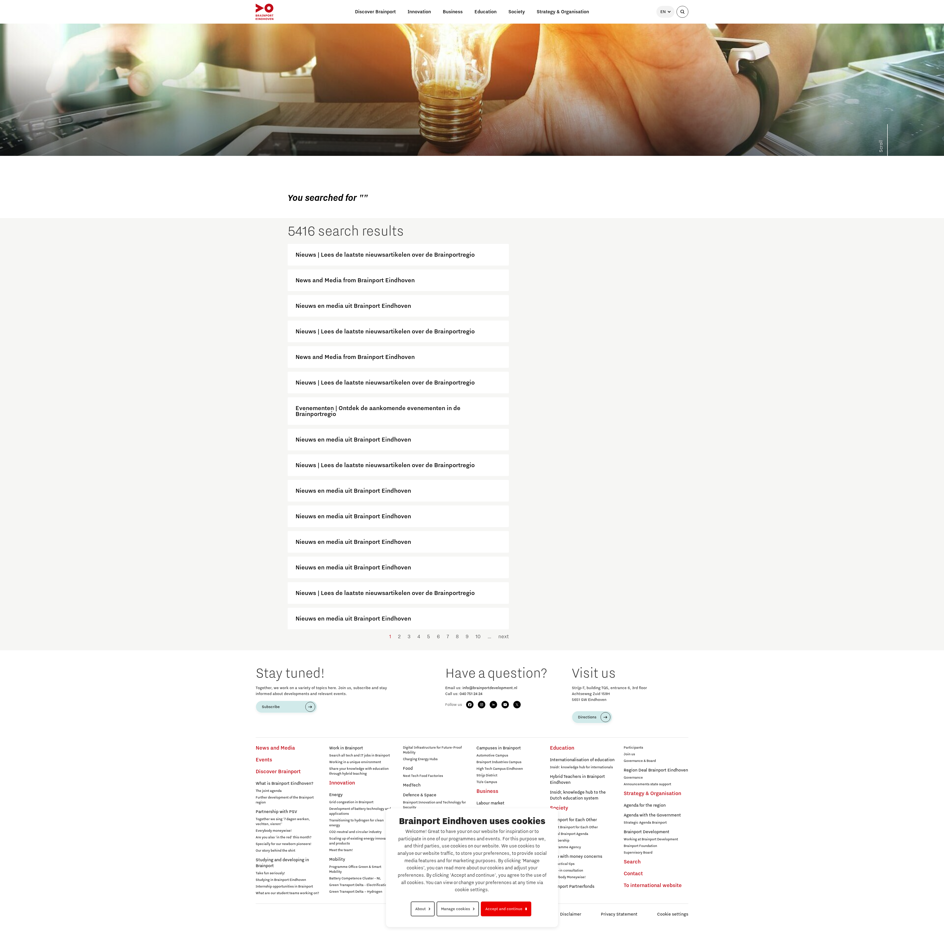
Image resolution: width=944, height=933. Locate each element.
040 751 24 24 (470, 694)
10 (478, 637)
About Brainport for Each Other (574, 827)
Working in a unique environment (355, 762)
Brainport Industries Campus (498, 762)
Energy (336, 794)
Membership (559, 841)
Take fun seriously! (270, 873)
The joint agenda (269, 791)
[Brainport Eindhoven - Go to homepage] (264, 12)
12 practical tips (562, 864)
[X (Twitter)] (517, 705)
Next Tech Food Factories (423, 776)
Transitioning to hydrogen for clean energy (356, 822)
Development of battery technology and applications (360, 811)
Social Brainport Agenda (569, 834)
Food (408, 768)
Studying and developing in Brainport (282, 863)
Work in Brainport (346, 748)
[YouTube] (505, 705)
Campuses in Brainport (498, 748)
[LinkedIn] (493, 705)
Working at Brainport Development (651, 839)
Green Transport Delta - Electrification (359, 885)
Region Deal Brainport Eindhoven (656, 770)
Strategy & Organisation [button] (563, 12)
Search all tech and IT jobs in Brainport (359, 755)
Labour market (490, 803)
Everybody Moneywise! (568, 877)
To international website (653, 886)
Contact (633, 874)
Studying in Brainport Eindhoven (281, 880)
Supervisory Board (638, 853)
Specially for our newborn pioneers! (283, 844)
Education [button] (485, 12)
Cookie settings (672, 914)
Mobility (337, 859)
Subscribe (271, 707)
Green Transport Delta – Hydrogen (355, 892)
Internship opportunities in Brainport (284, 887)
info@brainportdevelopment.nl (489, 688)
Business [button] (453, 12)
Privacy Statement (619, 914)
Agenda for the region (645, 805)
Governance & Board (640, 761)
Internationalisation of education (582, 759)
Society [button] (516, 12)
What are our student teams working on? (287, 893)
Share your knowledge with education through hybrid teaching (359, 771)
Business (487, 791)
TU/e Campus (486, 782)
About (420, 909)
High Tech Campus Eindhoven (499, 769)
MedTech (412, 785)
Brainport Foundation (640, 846)
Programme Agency (565, 847)
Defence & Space (419, 795)
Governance (633, 778)
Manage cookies (455, 909)
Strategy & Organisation (652, 794)
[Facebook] (470, 705)
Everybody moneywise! (274, 831)
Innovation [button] (419, 12)
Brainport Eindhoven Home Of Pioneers (289, 136)
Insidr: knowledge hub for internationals (581, 767)
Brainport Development (646, 831)
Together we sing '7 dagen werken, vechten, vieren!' (283, 821)
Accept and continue (503, 909)
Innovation (342, 783)
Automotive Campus (492, 755)
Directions (587, 717)
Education (562, 748)
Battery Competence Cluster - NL (355, 878)
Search (632, 862)
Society (559, 808)
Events (264, 760)
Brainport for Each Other (573, 819)
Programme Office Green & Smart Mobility (355, 869)
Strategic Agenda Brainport (645, 823)
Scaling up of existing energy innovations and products (361, 841)
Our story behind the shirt (275, 851)
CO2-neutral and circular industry (355, 832)
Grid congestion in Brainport (351, 802)
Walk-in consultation (566, 871)
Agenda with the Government (652, 815)
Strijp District (486, 775)
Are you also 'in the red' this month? (283, 837)
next (503, 637)
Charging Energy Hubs (420, 759)
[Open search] (682, 12)
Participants (633, 748)
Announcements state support (647, 784)
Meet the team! (341, 850)
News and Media (275, 748)
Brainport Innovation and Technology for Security (434, 804)
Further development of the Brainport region (285, 800)
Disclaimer (570, 914)
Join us (629, 754)
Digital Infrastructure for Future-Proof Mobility (432, 750)
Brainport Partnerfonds (572, 886)
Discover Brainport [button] (375, 12)
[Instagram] (482, 705)
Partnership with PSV (276, 811)
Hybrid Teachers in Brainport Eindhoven (577, 779)
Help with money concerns (576, 856)
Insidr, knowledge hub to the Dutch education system (578, 795)
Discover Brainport (278, 772)
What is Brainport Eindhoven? (284, 783)
